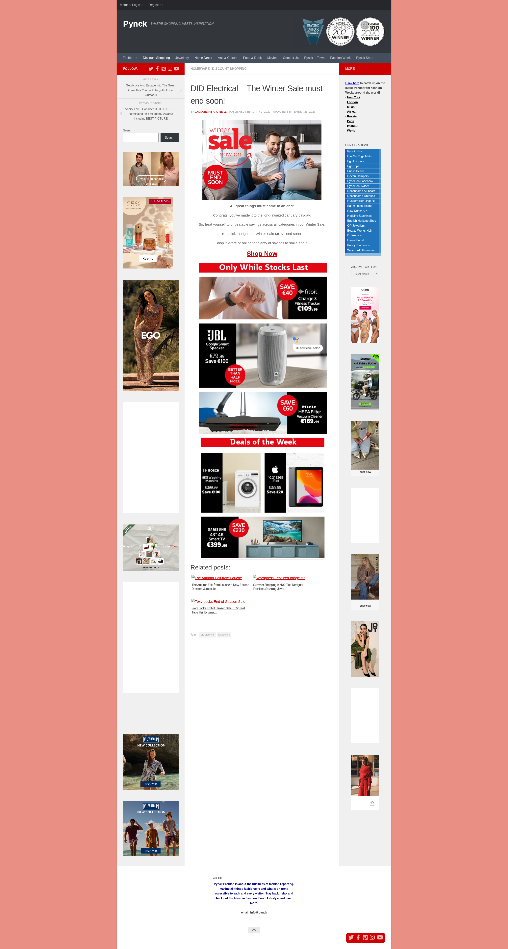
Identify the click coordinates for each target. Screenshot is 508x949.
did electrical (208, 634)
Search (127, 130)
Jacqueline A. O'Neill (210, 111)
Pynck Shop (364, 57)
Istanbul (352, 125)
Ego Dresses (355, 161)
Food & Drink (252, 57)
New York (353, 97)
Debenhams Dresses (361, 195)
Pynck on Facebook (360, 181)
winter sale (224, 634)
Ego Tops (353, 166)
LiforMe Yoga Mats (359, 156)
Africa (351, 111)
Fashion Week (340, 57)
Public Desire (356, 171)
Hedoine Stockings (359, 215)
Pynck (135, 23)
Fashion (128, 57)
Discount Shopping (156, 57)
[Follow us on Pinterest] (163, 68)
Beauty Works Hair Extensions (359, 233)
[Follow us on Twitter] (150, 68)
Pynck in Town (314, 57)
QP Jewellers (356, 225)
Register (155, 5)
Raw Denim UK (357, 210)
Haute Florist (355, 240)
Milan (351, 106)
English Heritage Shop (361, 220)
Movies (272, 57)
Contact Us (291, 57)
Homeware (200, 68)
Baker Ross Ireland (359, 205)
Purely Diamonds (358, 245)
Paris (350, 121)
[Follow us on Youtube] (176, 68)
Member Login (130, 5)
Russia (352, 116)
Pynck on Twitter (358, 186)
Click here (352, 83)
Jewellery (182, 57)
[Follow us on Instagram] (169, 68)
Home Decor (203, 57)
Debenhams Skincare (361, 191)
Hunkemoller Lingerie (361, 200)
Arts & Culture (228, 57)
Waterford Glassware (361, 250)
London (352, 102)
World (351, 130)
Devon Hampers (358, 176)
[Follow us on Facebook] (157, 68)
